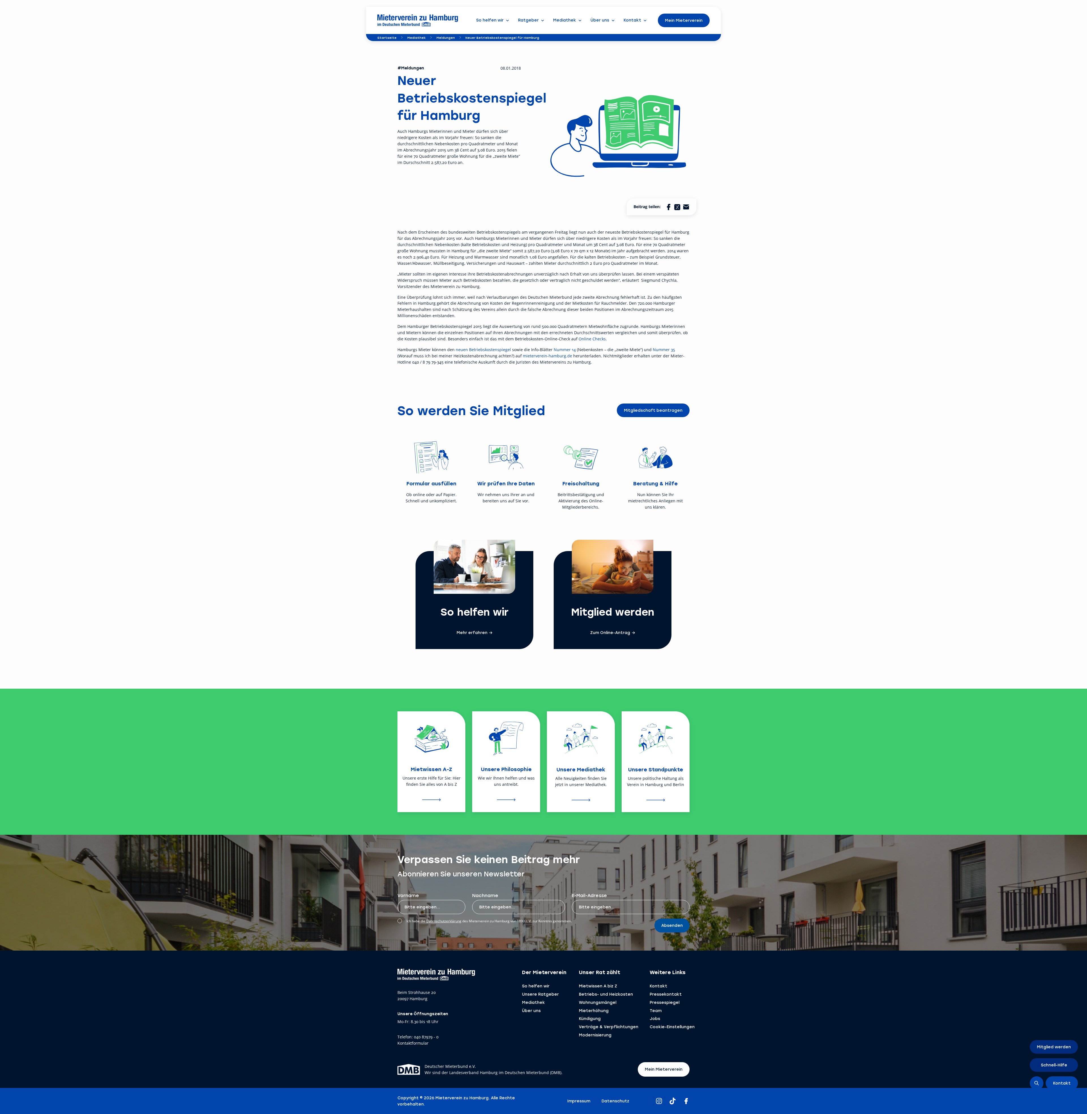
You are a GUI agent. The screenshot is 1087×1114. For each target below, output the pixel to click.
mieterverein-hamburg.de (547, 355)
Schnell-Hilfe (1054, 1065)
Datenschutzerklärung (443, 921)
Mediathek (416, 37)
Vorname (408, 895)
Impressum (578, 1101)
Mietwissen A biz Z (598, 986)
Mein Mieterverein (684, 20)
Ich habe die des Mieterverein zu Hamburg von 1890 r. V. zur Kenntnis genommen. (489, 921)
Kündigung (590, 1018)
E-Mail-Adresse (589, 895)
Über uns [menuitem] (599, 20)
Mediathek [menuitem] (564, 20)
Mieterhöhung (594, 1010)
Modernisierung (595, 1035)
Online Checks (592, 339)
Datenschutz (615, 1101)
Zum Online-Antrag (610, 632)
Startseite (387, 37)
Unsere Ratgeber (540, 994)
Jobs (655, 1018)
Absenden (672, 925)
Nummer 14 (565, 349)
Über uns (531, 1010)
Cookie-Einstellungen (672, 1026)
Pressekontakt (666, 994)
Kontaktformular (413, 1043)
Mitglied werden (1054, 1046)
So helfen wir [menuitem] (490, 20)
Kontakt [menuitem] (632, 20)
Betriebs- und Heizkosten (606, 994)
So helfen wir (535, 986)
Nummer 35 (664, 349)
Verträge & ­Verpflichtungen (608, 1026)
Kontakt (658, 986)
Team (656, 1010)
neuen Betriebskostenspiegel (483, 349)
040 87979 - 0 (426, 1037)
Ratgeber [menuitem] (528, 20)
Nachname (485, 895)
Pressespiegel (664, 1002)
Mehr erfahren (472, 632)
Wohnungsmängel (597, 1002)
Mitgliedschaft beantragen (653, 410)
